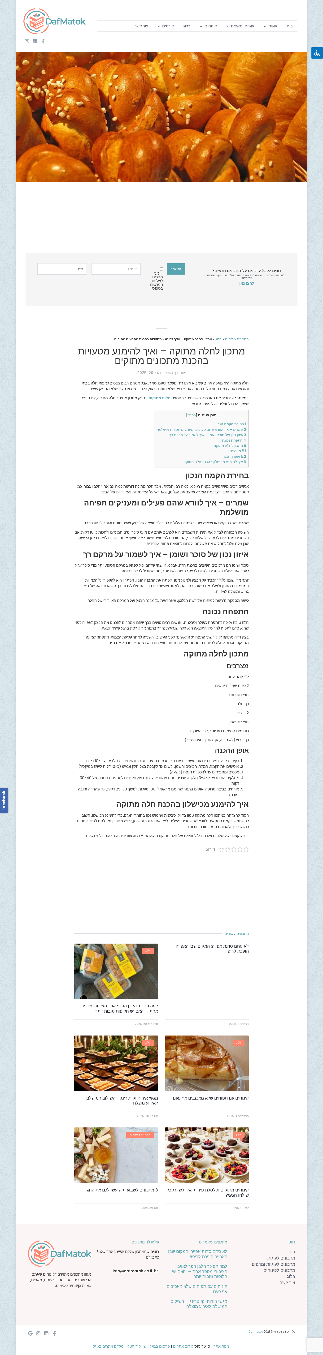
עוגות (272, 26)
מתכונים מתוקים (237, 339)
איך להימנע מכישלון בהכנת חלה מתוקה (214, 461)
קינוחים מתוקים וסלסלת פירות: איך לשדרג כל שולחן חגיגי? (208, 1192)
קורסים (168, 26)
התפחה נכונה (234, 440)
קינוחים (211, 26)
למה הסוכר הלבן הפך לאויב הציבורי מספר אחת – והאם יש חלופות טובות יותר (120, 1008)
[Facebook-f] (43, 41)
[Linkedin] (35, 41)
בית (290, 26)
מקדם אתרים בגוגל (108, 1346)
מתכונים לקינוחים (279, 1270)
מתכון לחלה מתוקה (230, 445)
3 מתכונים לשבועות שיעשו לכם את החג (122, 1190)
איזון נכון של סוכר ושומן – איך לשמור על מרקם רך (207, 434)
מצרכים (238, 451)
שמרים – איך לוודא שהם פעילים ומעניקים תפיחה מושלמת (201, 429)
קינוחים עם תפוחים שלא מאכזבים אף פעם (211, 1098)
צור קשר (141, 26)
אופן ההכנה (234, 456)
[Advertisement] (165, 220)
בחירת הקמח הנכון (231, 424)
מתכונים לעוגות (281, 1258)
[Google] (30, 1333)
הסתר (192, 415)
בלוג (186, 26)
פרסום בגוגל (160, 1346)
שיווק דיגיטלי (136, 1346)
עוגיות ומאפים (242, 26)
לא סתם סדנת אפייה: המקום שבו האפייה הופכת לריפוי (212, 948)
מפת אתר (221, 1346)
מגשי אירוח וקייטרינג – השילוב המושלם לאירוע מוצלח (122, 1100)
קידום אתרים (183, 1346)
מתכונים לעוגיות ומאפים (273, 1264)
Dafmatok (256, 1331)
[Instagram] (27, 41)
